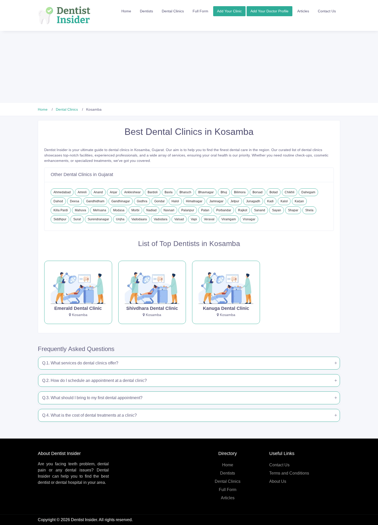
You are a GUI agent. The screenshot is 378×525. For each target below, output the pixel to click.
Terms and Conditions (289, 473)
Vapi (194, 219)
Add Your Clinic (229, 11)
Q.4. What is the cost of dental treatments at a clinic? (89, 415)
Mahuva (80, 210)
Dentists (146, 11)
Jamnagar (216, 201)
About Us (277, 481)
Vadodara (160, 219)
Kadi (270, 201)
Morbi (135, 210)
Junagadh (253, 201)
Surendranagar (98, 219)
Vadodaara (139, 219)
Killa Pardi (60, 210)
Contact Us (327, 11)
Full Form (200, 11)
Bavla (169, 192)
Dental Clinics (173, 11)
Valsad (179, 219)
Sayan (276, 210)
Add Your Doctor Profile (269, 11)
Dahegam (308, 192)
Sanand (259, 210)
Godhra (142, 201)
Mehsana (99, 210)
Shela (309, 210)
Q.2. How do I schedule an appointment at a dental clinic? (94, 380)
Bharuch (185, 192)
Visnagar (249, 219)
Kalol (284, 201)
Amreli (82, 192)
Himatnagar (194, 201)
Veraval (209, 219)
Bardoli (153, 192)
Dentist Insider (84, 520)
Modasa (118, 210)
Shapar (293, 210)
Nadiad (151, 210)
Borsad (258, 192)
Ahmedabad (62, 192)
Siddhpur (59, 219)
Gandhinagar (120, 201)
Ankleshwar (132, 192)
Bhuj (224, 192)
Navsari (169, 210)
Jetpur (234, 201)
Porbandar (223, 210)
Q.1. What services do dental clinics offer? (80, 363)
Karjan (299, 201)
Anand (98, 192)
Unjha (120, 219)
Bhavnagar (206, 192)
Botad (273, 192)
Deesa (74, 201)
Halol (175, 201)
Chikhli (289, 192)
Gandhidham (95, 201)
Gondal (159, 201)
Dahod (58, 201)
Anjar (113, 192)
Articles (303, 11)
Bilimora (240, 192)
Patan (205, 210)
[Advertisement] (154, 67)
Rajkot (242, 210)
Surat (77, 219)
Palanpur (187, 210)
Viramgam (228, 219)
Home (126, 11)
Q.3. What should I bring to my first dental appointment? (92, 398)
